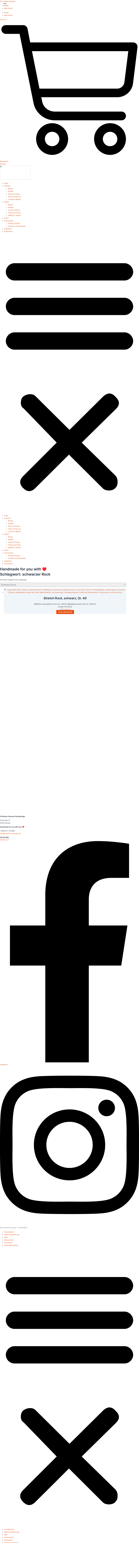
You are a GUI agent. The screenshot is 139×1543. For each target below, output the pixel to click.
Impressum (8, 1243)
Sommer (7, 186)
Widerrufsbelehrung (11, 1235)
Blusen (10, 189)
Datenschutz (9, 1240)
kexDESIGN (22, 1228)
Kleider (10, 191)
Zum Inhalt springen (7, 1)
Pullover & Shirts (14, 213)
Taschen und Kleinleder (17, 226)
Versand (67, 609)
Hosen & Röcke (14, 210)
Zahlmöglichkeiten (11, 1245)
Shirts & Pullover (14, 197)
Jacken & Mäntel (14, 199)
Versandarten (9, 1232)
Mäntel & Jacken (14, 215)
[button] (69, 373)
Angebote (8, 229)
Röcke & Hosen (14, 194)
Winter (6, 202)
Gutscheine (8, 231)
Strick (6, 218)
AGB (5, 1237)
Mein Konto (8, 8)
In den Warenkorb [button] (65, 612)
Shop (6, 183)
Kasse (6, 6)
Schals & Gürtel (14, 223)
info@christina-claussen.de (10, 833)
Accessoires (8, 221)
